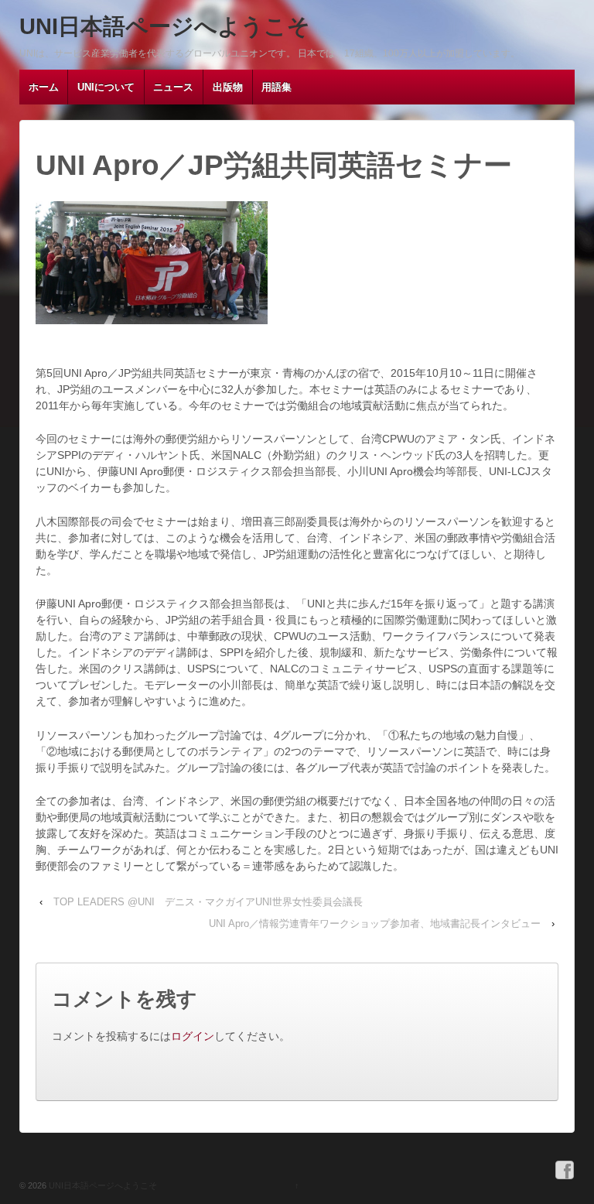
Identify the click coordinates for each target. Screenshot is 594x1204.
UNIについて (106, 87)
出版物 (228, 87)
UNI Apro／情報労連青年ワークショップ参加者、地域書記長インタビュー (375, 923)
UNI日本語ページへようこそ (164, 26)
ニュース (173, 87)
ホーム (44, 87)
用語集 (276, 87)
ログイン (192, 1036)
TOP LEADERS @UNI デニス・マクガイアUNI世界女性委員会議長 (208, 902)
